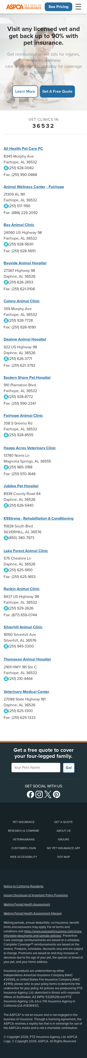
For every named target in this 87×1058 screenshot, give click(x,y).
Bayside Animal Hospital (25, 263)
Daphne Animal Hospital (25, 339)
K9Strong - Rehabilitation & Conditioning (38, 518)
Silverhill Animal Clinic (23, 627)
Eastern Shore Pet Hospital (27, 377)
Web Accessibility (23, 857)
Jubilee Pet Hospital (21, 486)
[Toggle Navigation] (78, 7)
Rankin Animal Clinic (22, 588)
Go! (69, 767)
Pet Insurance (24, 822)
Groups (63, 839)
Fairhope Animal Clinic (23, 415)
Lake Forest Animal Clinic (26, 550)
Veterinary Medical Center (26, 691)
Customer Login (23, 848)
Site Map (63, 857)
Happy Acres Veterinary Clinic (30, 448)
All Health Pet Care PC (23, 148)
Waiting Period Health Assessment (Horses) (33, 913)
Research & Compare (23, 830)
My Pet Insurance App (63, 848)
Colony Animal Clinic (22, 301)
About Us (64, 830)
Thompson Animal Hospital (27, 659)
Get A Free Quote (57, 91)
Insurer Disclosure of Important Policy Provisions (36, 895)
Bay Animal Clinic (19, 224)
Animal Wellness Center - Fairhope (34, 186)
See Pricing (58, 6)
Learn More (25, 91)
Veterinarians (24, 839)
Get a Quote (63, 822)
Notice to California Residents (24, 886)
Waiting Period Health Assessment (27, 904)
